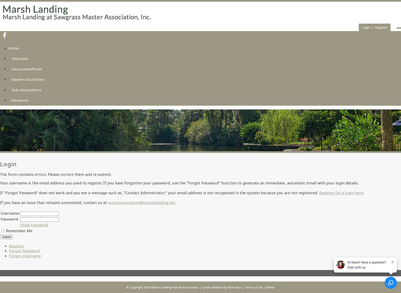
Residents (19, 100)
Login (366, 27)
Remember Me (19, 230)
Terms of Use (254, 287)
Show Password (34, 224)
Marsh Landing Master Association (175, 287)
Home (13, 48)
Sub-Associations (26, 90)
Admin (270, 287)
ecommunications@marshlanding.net (141, 202)
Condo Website (212, 287)
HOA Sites (234, 287)
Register (381, 27)
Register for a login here (341, 192)
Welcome (19, 58)
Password (9, 219)
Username (10, 213)
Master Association (27, 79)
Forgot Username (25, 255)
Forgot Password (24, 250)
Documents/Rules (26, 69)
